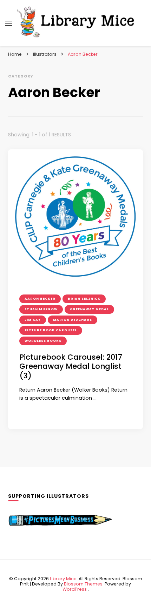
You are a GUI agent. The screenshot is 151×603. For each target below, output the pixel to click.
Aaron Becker (40, 299)
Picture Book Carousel (51, 330)
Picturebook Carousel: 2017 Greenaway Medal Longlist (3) (70, 366)
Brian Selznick (84, 299)
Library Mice (63, 579)
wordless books (43, 341)
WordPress (75, 589)
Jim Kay (33, 320)
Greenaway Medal (89, 309)
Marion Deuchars (72, 320)
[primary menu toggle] (8, 23)
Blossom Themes (83, 584)
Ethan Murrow (41, 309)
